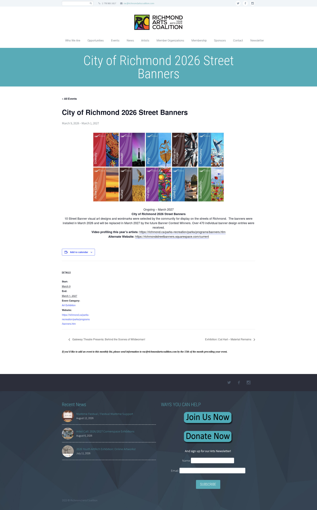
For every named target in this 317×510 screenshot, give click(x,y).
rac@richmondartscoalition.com (139, 3)
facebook (245, 3)
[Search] (90, 3)
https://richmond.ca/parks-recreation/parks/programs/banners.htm (182, 232)
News (130, 40)
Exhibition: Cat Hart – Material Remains (228, 339)
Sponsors (220, 40)
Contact (238, 40)
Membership (199, 40)
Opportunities (96, 40)
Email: (175, 471)
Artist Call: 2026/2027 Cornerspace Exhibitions (105, 431)
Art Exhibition (69, 305)
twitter (238, 3)
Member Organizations (170, 40)
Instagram (252, 3)
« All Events (69, 99)
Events (115, 40)
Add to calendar (79, 252)
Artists (145, 40)
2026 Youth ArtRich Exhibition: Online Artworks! (106, 449)
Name (186, 460)
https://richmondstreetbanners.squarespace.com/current (172, 236)
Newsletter (257, 40)
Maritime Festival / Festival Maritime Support (104, 414)
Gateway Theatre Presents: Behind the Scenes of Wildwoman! (108, 339)
